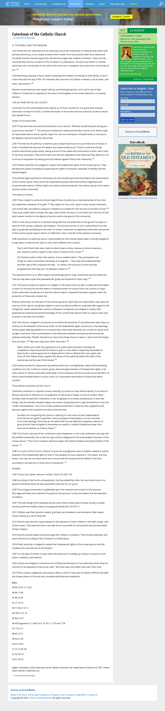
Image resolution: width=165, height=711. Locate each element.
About (102, 4)
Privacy (54, 694)
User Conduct (66, 694)
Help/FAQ (80, 694)
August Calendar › (144, 79)
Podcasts (89, 4)
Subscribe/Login (117, 4)
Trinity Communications (40, 697)
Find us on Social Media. (137, 131)
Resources (75, 4)
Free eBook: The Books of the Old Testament (137, 198)
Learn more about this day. (130, 74)
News (27, 4)
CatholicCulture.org (13, 4)
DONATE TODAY (121, 16)
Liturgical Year (58, 4)
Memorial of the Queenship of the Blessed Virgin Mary (135, 40)
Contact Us (92, 694)
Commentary (41, 4)
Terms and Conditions (38, 694)
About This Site (18, 694)
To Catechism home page (24, 38)
